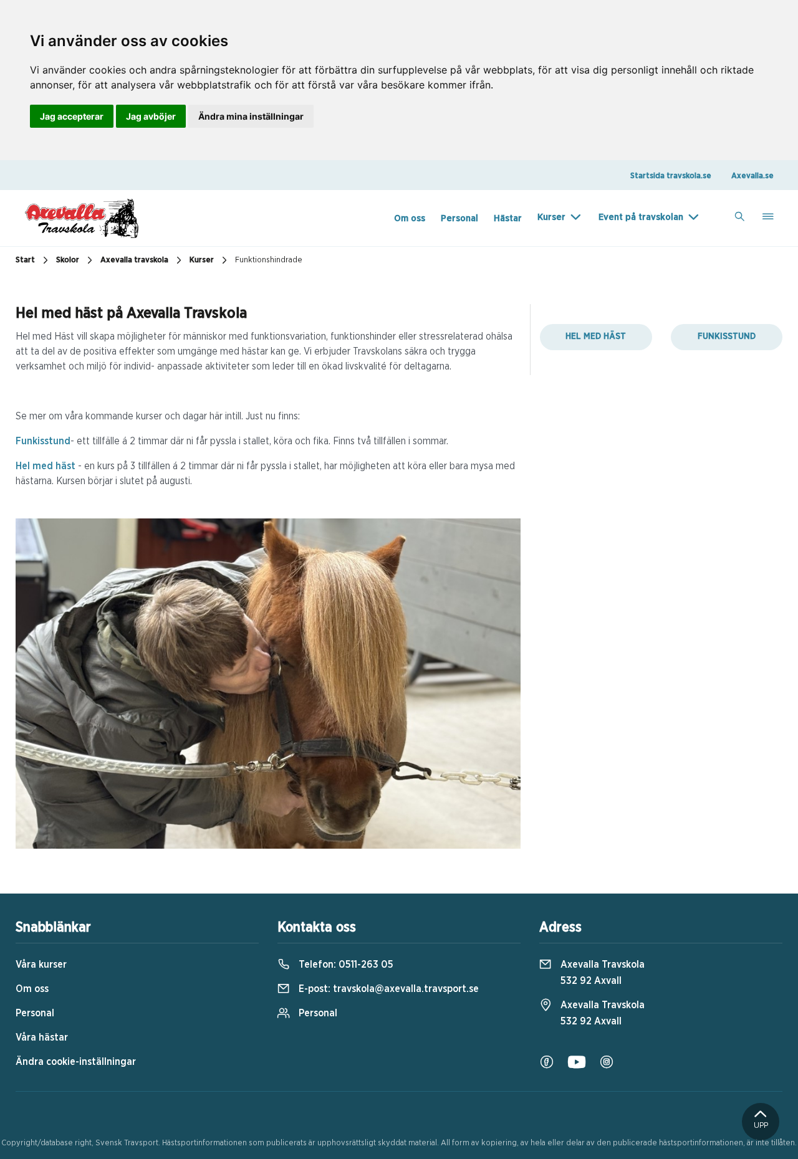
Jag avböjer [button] (151, 116)
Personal (459, 218)
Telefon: (344, 965)
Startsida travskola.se (670, 176)
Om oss (409, 218)
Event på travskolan (640, 217)
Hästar (508, 218)
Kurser (551, 217)
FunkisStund (727, 336)
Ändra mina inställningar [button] (251, 116)
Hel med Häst (595, 336)
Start (25, 260)
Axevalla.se (752, 176)
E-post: (387, 989)
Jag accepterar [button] (71, 116)
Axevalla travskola (134, 260)
